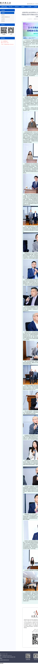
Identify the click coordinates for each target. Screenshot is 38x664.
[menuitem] (4, 6)
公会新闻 (3, 12)
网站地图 (1, 663)
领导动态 (3, 14)
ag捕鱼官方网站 (4, 6)
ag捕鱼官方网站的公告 (5, 17)
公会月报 (3, 19)
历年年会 (3, 21)
